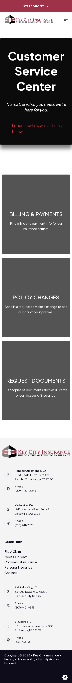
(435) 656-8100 (25, 641)
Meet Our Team (15, 557)
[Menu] (66, 19)
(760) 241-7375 (24, 525)
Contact (10, 573)
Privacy (9, 659)
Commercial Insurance (20, 562)
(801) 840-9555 (25, 607)
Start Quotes (34, 6)
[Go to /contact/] (36, 297)
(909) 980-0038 (25, 490)
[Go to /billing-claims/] (36, 214)
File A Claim (12, 551)
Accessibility (26, 659)
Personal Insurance (18, 567)
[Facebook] (65, 677)
